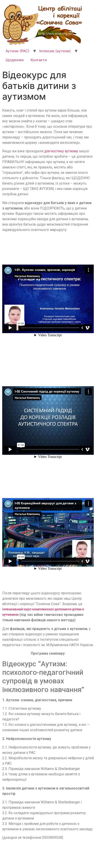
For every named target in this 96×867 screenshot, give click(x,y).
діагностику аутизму (61, 151)
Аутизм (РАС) (17, 51)
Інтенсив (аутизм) (55, 51)
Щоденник (15, 60)
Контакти (39, 60)
